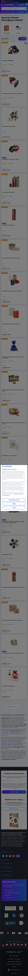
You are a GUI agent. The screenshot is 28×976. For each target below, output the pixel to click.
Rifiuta (14, 503)
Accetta (14, 507)
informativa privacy (18, 494)
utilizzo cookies (5, 495)
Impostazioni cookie (14, 499)
